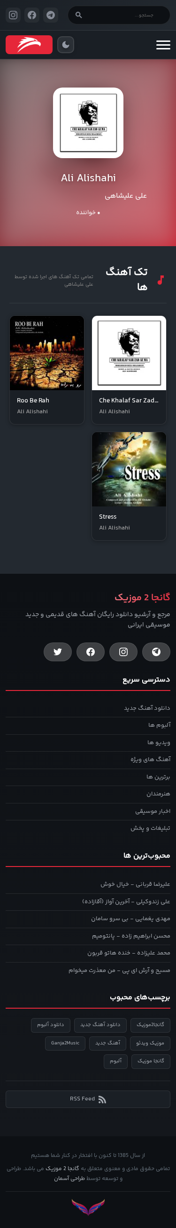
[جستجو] (78, 15)
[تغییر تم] (65, 44)
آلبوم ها (159, 725)
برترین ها (158, 777)
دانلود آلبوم (50, 1025)
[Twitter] (58, 651)
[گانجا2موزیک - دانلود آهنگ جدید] (29, 44)
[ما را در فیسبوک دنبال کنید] (31, 15)
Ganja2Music (65, 1043)
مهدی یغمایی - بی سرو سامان (130, 918)
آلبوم (116, 1061)
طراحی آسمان (69, 1178)
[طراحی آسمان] (88, 1207)
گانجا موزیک (151, 1061)
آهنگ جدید (107, 1043)
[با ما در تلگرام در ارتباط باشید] (50, 15)
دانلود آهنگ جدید (147, 708)
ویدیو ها (158, 742)
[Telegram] (156, 651)
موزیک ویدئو (150, 1043)
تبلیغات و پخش (150, 828)
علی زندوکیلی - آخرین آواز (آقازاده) (126, 902)
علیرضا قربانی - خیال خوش (135, 884)
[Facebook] (91, 651)
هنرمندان (158, 794)
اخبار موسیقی (152, 811)
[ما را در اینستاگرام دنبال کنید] (13, 15)
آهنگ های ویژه (150, 759)
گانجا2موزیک (150, 1025)
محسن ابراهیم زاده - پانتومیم (131, 936)
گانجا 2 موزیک (62, 1168)
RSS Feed (82, 1099)
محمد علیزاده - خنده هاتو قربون (128, 953)
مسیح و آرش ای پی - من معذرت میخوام (119, 970)
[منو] (163, 44)
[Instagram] (123, 651)
